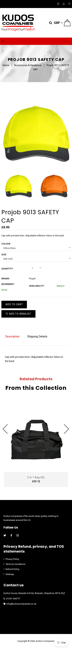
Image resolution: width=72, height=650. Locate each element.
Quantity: (7, 268)
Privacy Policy (12, 559)
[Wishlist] (69, 4)
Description (12, 336)
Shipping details (37, 336)
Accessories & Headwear (28, 65)
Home (6, 65)
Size (3, 254)
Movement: (8, 284)
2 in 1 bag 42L (36, 477)
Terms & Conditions (15, 564)
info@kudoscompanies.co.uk (21, 603)
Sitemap (10, 574)
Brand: (5, 278)
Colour (5, 243)
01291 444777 (13, 598)
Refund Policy (12, 569)
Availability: (37, 286)
